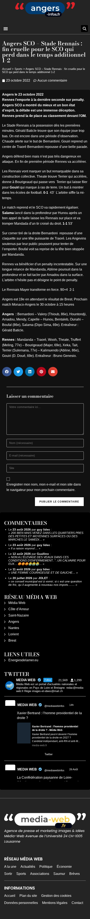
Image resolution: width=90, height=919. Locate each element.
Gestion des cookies (56, 895)
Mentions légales (54, 903)
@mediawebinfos (54, 706)
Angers (13, 621)
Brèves (74, 873)
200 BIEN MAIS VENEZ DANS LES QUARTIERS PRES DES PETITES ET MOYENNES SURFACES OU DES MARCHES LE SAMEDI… (45, 536)
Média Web (16, 603)
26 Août (73, 769)
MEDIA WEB (27, 705)
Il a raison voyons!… (24, 548)
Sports (18, 68)
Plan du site (28, 895)
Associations (39, 873)
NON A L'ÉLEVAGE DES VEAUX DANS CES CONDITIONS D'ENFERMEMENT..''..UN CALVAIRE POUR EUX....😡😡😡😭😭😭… (46, 560)
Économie (64, 866)
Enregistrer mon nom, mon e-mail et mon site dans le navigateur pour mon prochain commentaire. (43, 487)
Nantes (13, 628)
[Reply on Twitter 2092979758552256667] (20, 754)
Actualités (28, 866)
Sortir (8, 873)
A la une (10, 866)
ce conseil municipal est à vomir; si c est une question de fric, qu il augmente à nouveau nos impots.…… (45, 583)
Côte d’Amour (18, 609)
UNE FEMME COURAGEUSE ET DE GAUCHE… (43, 572)
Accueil (6, 68)
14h (71, 705)
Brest (12, 640)
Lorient (13, 634)
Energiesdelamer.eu (23, 660)
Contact (77, 903)
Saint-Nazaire (18, 615)
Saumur (59, 873)
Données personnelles (21, 903)
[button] (5, 28)
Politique (46, 866)
